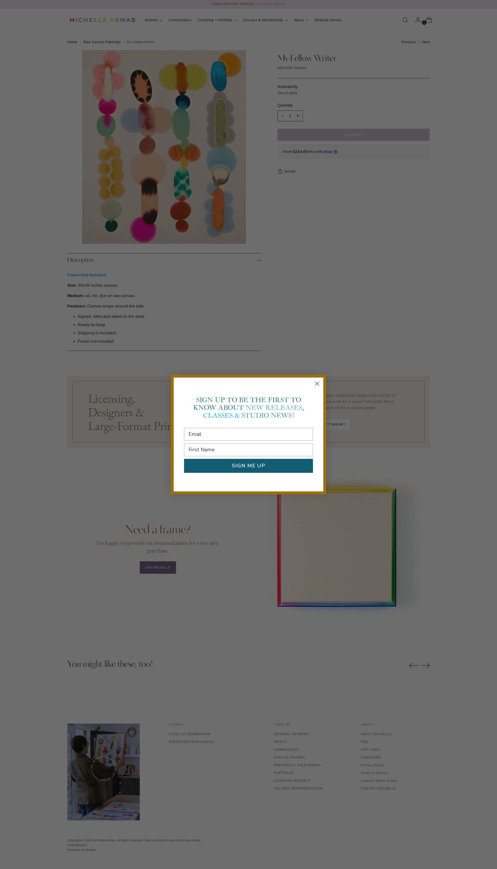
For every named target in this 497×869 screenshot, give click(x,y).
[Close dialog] (317, 383)
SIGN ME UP (248, 465)
